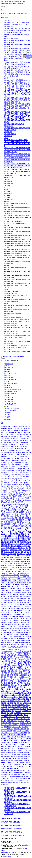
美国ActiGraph (22, 478)
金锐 (18, 522)
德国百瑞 (20, 760)
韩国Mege (12, 470)
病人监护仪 (14, 152)
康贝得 (19, 534)
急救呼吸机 (21, 28)
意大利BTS (7, 681)
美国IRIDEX (5, 550)
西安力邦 (11, 552)
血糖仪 (16, 337)
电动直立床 (20, 118)
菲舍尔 (28, 454)
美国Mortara (22, 673)
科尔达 (16, 598)
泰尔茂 (4, 703)
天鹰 (3, 542)
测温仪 (7, 162)
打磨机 (22, 74)
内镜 (5, 249)
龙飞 (25, 510)
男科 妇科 (7, 225)
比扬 (5, 563)
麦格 (27, 434)
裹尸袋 (21, 351)
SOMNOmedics (5, 504)
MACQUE (23, 454)
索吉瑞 (4, 675)
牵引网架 (21, 94)
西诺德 (17, 502)
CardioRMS (4, 480)
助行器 (15, 118)
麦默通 (25, 540)
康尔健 (24, 626)
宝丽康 (24, 518)
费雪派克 (8, 711)
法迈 (18, 687)
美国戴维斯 (18, 693)
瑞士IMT (18, 500)
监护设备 (6, 148)
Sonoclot (14, 579)
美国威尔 (21, 697)
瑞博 (28, 653)
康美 (19, 616)
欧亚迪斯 (9, 644)
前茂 (9, 653)
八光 (16, 530)
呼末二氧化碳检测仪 (24, 166)
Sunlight (4, 579)
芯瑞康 (19, 659)
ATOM (16, 715)
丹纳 (2, 557)
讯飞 (6, 642)
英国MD (10, 565)
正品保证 (3, 818)
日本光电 (13, 379)
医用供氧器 (7, 42)
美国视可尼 (5, 488)
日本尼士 (7, 671)
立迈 (13, 561)
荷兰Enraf (11, 772)
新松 (29, 671)
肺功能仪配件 (21, 164)
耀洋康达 (28, 589)
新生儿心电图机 (25, 142)
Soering (25, 440)
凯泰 (6, 626)
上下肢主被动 (24, 116)
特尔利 (25, 620)
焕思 (22, 595)
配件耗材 (15, 283)
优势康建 (28, 544)
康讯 (13, 436)
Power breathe (18, 634)
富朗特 (3, 546)
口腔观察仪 (27, 74)
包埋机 (23, 327)
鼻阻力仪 (26, 66)
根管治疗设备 (16, 74)
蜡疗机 (24, 108)
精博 (5, 444)
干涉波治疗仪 (12, 82)
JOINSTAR (18, 640)
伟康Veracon (4, 782)
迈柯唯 (12, 585)
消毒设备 (6, 309)
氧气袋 (12, 42)
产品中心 (6, 356)
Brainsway (11, 651)
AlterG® (15, 563)
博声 (22, 438)
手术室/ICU (7, 201)
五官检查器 (10, 68)
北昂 (17, 644)
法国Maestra (24, 713)
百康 (15, 456)
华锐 (20, 502)
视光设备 (6, 62)
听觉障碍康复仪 (23, 112)
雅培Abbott (28, 758)
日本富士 (7, 585)
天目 (17, 450)
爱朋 (6, 428)
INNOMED (19, 569)
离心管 (11, 293)
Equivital (13, 646)
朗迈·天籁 (22, 739)
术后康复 (6, 134)
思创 (25, 552)
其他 (14, 90)
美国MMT (25, 494)
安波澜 (10, 604)
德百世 (15, 512)
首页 (2, 356)
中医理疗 (6, 104)
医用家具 (6, 271)
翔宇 (23, 749)
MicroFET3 (24, 546)
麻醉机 (6, 36)
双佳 (16, 751)
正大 (19, 552)
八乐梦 (11, 749)
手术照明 (6, 223)
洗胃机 (6, 209)
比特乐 (23, 661)
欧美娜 (11, 458)
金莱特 (17, 610)
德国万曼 (20, 669)
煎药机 (6, 106)
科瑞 (23, 693)
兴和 (5, 719)
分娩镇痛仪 (20, 245)
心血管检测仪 (9, 156)
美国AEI (13, 500)
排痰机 (26, 13)
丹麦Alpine (11, 532)
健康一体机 (20, 172)
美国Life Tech (14, 482)
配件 (13, 259)
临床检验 (6, 315)
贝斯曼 (27, 721)
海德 (12, 622)
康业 (2, 644)
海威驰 (20, 756)
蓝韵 (11, 636)
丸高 (23, 741)
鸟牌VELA (16, 524)
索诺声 (12, 534)
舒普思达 (5, 436)
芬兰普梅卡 (21, 506)
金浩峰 (28, 747)
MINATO (13, 665)
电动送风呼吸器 (16, 40)
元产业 (21, 762)
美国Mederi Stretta (18, 581)
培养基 (15, 293)
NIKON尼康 (18, 780)
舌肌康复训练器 (24, 90)
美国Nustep (7, 733)
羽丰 (20, 426)
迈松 (28, 436)
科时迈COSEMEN (15, 753)
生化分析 (6, 335)
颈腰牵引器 (23, 106)
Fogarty (25, 482)
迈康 (9, 632)
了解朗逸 (8, 822)
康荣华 (10, 554)
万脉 (2, 634)
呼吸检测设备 (8, 164)
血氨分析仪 (16, 319)
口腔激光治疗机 (25, 72)
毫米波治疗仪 (9, 243)
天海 (12, 659)
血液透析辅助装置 (13, 203)
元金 (17, 762)
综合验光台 (19, 64)
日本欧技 (24, 711)
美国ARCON (7, 474)
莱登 (8, 713)
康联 (3, 614)
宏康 (16, 595)
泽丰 (15, 632)
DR (11, 255)
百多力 (27, 695)
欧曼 (28, 657)
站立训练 (14, 92)
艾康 (23, 591)
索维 (9, 369)
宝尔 (29, 606)
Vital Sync (12, 516)
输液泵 (27, 283)
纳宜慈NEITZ (11, 762)
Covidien (20, 480)
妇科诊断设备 (8, 235)
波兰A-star (11, 472)
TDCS (8, 646)
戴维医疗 (17, 774)
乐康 (20, 663)
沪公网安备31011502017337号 (9, 852)
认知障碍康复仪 (13, 114)
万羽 (3, 632)
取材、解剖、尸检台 (22, 325)
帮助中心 (3, 832)
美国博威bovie (13, 630)
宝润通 (27, 569)
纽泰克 (24, 598)
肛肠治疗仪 (20, 317)
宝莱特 (3, 663)
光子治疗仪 (12, 134)
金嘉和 (28, 636)
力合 (15, 522)
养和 (6, 604)
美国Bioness (15, 474)
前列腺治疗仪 (8, 233)
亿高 (30, 628)
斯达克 (28, 496)
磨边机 (28, 62)
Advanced (18, 452)
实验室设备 (7, 291)
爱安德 (3, 671)
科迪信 (29, 610)
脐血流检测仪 (18, 160)
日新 (24, 432)
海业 (6, 597)
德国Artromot (15, 723)
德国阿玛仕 (11, 707)
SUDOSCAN (21, 555)
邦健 (6, 498)
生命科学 (6, 299)
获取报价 (11, 790)
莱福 (6, 546)
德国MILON (22, 444)
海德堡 (23, 699)
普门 (13, 760)
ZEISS (2, 624)
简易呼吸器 (11, 24)
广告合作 (13, 828)
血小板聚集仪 (21, 335)
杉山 (19, 675)
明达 (27, 550)
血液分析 (6, 319)
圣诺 (19, 606)
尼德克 (14, 727)
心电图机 (21, 13)
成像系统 (13, 249)
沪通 (21, 764)
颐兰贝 (8, 464)
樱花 (16, 516)
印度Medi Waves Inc (22, 567)
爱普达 (21, 610)
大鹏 (18, 632)
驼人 (5, 434)
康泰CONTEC (10, 778)
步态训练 (9, 92)
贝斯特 (9, 624)
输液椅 (11, 271)
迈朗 (26, 640)
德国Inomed (19, 488)
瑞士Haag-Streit (20, 727)
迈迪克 (25, 671)
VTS (27, 647)
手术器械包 (12, 211)
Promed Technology (6, 567)
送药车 (27, 275)
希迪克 (11, 426)
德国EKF (14, 540)
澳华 (9, 412)
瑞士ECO (16, 673)
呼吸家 (3, 561)
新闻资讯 (16, 356)
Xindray (3, 573)
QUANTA (28, 555)
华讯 (2, 440)
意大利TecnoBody (17, 557)
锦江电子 (3, 544)
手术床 (10, 221)
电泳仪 (11, 301)
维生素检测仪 (14, 345)
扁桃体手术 (8, 213)
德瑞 (18, 440)
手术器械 (6, 211)
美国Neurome (11, 559)
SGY (16, 536)
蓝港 (15, 440)
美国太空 (13, 671)
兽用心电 (11, 144)
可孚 (9, 506)
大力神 (9, 655)
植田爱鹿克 (8, 536)
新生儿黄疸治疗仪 (9, 183)
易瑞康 (16, 642)
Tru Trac (25, 456)
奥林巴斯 (13, 403)
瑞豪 (29, 520)
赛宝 (7, 544)
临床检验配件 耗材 (9, 351)
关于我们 (21, 356)
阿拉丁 (5, 492)
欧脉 (7, 530)
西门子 (11, 367)
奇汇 (26, 600)
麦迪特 (6, 683)
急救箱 (6, 26)
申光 (9, 600)
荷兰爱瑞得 (27, 470)
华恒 (11, 640)
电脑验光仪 (14, 13)
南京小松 (5, 661)
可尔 (25, 610)
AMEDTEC (14, 571)
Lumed (20, 450)
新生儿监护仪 (27, 150)
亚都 (6, 561)
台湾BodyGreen (14, 466)
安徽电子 (8, 548)
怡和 (11, 438)
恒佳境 (10, 561)
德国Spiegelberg (13, 528)
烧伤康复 (6, 124)
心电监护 (23, 144)
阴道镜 (9, 249)
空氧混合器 (8, 32)
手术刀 (22, 211)
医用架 (26, 271)
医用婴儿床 (25, 279)
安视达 (3, 600)
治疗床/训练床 (8, 132)
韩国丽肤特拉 (24, 526)
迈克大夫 (17, 526)
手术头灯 (15, 223)
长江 (22, 630)
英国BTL (8, 747)
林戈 (23, 685)
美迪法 (11, 606)
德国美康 (28, 518)
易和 (19, 655)
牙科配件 (18, 72)
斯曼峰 (13, 751)
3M (8, 417)
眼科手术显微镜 (13, 58)
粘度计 (11, 295)
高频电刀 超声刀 (12, 209)
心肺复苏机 (19, 22)
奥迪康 (13, 735)
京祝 (12, 598)
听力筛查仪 (25, 70)
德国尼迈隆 (7, 741)
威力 (24, 705)
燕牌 (5, 669)
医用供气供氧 (8, 40)
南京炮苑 (3, 760)
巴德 (26, 663)
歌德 (9, 687)
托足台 (18, 221)
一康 (3, 665)
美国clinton (4, 689)
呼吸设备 (6, 28)
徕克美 (3, 428)
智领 (18, 612)
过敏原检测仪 (22, 345)
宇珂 (12, 618)
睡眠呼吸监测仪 (17, 168)
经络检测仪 (19, 108)
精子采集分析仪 (16, 227)
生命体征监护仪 (18, 150)
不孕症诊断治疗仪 (18, 243)
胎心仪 (6, 187)
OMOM (21, 492)
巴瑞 (26, 516)
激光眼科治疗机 (23, 58)
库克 (26, 514)
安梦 (15, 628)
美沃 (19, 701)
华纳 (8, 640)
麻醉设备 (6, 34)
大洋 (21, 540)
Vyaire (2, 616)
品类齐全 (13, 818)
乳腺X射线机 (9, 257)
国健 (6, 628)
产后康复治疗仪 (13, 98)
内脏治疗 (11, 116)
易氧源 (21, 510)
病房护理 (6, 265)
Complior (12, 450)
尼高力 (26, 675)
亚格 (18, 512)
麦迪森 (11, 542)
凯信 (8, 602)
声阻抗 (16, 70)
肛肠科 (6, 317)
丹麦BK (18, 538)
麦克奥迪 (25, 486)
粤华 (23, 502)
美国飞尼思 (8, 478)
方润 (16, 436)
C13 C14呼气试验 (21, 347)
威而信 (20, 636)
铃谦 (9, 385)
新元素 (3, 618)
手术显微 (6, 215)
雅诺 (14, 452)
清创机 (27, 217)
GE (8, 365)
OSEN (15, 709)
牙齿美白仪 (12, 72)
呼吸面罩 (14, 32)
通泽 (23, 640)
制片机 (27, 327)
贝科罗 (6, 506)
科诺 (25, 667)
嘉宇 (5, 640)
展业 (11, 709)
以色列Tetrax (23, 723)
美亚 (17, 663)
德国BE (3, 589)
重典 (22, 552)
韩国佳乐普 (23, 709)
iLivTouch (10, 593)
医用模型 (6, 44)
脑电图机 (11, 160)
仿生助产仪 (19, 241)
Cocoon (9, 484)
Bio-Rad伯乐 (26, 780)
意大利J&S (26, 557)
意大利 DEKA (8, 540)
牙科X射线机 (16, 257)
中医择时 (19, 496)
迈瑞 (9, 419)
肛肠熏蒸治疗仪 (12, 317)
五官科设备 (7, 46)
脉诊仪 (25, 104)
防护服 (17, 351)
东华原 (11, 754)
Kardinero (22, 573)
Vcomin (27, 573)
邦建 (27, 705)
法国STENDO (23, 733)
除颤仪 (9, 13)
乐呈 (22, 606)
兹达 (16, 685)
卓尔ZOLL (14, 373)
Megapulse (19, 460)
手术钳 (26, 211)
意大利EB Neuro (24, 651)
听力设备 (6, 70)
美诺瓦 (22, 587)
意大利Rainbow (25, 484)
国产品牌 (16, 776)
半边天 (18, 430)
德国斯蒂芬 (27, 760)
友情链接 (8, 828)
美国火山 (8, 587)
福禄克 (11, 663)
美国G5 (26, 697)
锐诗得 (13, 610)
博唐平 (18, 458)
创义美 (6, 731)
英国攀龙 (27, 661)
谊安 (9, 414)
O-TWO (12, 405)
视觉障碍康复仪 (13, 112)
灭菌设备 (6, 305)
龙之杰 (20, 749)
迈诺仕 (17, 597)
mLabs (11, 555)
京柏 (16, 546)
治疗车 (9, 277)
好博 (16, 760)
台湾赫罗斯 (11, 701)
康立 (7, 749)
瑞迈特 (19, 600)
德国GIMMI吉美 (9, 432)
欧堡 (13, 695)
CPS (23, 649)
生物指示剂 (12, 313)
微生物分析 (7, 345)
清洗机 (18, 249)
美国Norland (21, 516)
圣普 (15, 657)
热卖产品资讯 (5, 1)
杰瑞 (28, 490)
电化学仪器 (23, 295)
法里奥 (29, 709)
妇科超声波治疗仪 (17, 239)
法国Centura (19, 717)
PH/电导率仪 (16, 295)
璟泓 (9, 546)
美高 (20, 544)
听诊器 (14, 174)
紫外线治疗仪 (20, 124)
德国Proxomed (24, 565)
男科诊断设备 (8, 227)
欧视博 (27, 693)
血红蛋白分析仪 (24, 319)
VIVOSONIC (19, 498)
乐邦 (2, 620)
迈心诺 (18, 671)
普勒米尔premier (26, 500)
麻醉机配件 (20, 34)
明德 (3, 626)
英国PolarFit (10, 737)
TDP (2, 492)
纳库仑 (6, 616)
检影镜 (14, 54)
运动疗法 (8, 130)
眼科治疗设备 (8, 56)
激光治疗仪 (24, 86)
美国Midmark (26, 687)
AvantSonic (11, 577)
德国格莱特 (7, 673)
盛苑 (22, 747)
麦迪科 (4, 721)
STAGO (20, 614)
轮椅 (29, 116)
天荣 (15, 550)
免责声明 (8, 825)
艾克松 (29, 638)
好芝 (12, 632)
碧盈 (2, 606)
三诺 (2, 636)
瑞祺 (28, 602)
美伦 (16, 591)
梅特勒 (21, 735)
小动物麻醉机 (13, 34)
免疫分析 (6, 331)
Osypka (6, 593)
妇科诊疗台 (16, 237)
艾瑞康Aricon (24, 774)
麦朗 (8, 434)
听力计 (20, 70)
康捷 (14, 663)
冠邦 (11, 595)
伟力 (13, 640)
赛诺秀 (24, 634)
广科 (3, 604)
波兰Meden (27, 468)
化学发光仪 (25, 331)
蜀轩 (11, 620)
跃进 (24, 636)
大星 (2, 673)
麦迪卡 (26, 542)
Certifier (17, 454)
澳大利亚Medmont (7, 691)
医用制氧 (6, 38)
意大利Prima (8, 725)
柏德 (6, 600)
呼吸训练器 (21, 30)
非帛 (8, 606)
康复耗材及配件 (8, 126)
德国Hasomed (25, 677)
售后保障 (8, 818)
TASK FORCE (22, 583)
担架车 (11, 275)
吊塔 (21, 221)
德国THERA (17, 713)
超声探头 (25, 261)
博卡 (14, 569)
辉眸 (28, 616)
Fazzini (22, 575)
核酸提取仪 (12, 347)
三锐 (5, 486)
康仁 (25, 438)
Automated (9, 563)
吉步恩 (29, 598)
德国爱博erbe (9, 524)
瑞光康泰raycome (10, 780)
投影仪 (6, 64)
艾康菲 (23, 665)
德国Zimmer (23, 745)
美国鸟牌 (26, 753)
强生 (9, 381)
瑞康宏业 (20, 571)
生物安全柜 (12, 309)
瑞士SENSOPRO (10, 446)
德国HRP (19, 494)
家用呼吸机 (15, 30)
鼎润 (27, 618)
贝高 (25, 616)
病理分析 (6, 325)
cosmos (11, 649)
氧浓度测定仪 (14, 166)
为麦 (9, 612)
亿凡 (9, 638)
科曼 (24, 762)
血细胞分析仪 (14, 323)
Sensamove (20, 563)
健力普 (11, 430)
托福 (15, 458)
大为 (5, 602)
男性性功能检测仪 (12, 229)
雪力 (9, 476)
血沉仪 (28, 321)
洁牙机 (10, 74)
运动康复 (6, 128)
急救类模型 (19, 44)
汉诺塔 (3, 520)
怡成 (5, 636)
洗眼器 (14, 56)
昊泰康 (17, 510)
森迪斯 (28, 512)
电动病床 (10, 281)
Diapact (7, 555)
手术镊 (18, 211)
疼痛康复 (6, 80)
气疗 (19, 128)
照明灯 (11, 223)
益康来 (24, 729)
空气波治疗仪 (13, 80)
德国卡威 (3, 749)
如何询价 (13, 832)
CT (13, 255)
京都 (21, 472)
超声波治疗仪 (21, 88)
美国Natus (14, 624)
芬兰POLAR (13, 681)
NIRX (15, 649)
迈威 (2, 563)
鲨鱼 (13, 620)
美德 (24, 614)
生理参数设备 (8, 154)
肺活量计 (27, 164)
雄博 (10, 758)
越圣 (9, 490)
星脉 (22, 638)
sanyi (10, 530)
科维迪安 (20, 705)
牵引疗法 (26, 128)
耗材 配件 (10, 26)
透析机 (11, 205)
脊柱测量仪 (15, 170)
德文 (3, 438)
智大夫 (20, 593)
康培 (13, 597)
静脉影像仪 (21, 283)
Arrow (12, 486)
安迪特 (24, 536)
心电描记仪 (12, 142)
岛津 (8, 677)
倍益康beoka (23, 778)
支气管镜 (9, 253)
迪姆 (27, 673)
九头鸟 (22, 602)
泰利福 (18, 754)
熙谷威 (21, 448)
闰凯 (6, 554)
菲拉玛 (17, 683)
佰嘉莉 (19, 653)
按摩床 (18, 90)
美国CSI (20, 486)
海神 (6, 632)
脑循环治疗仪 (16, 154)
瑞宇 (12, 657)
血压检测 (6, 140)
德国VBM (15, 699)
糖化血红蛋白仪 (9, 337)
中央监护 (25, 148)
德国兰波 (16, 743)
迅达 (19, 436)
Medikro (9, 579)
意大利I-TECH (15, 741)
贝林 (24, 612)
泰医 (18, 540)
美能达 (10, 731)
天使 (21, 589)
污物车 (12, 277)
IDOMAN (14, 478)
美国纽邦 (22, 512)
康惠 (23, 624)
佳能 (16, 756)
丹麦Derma (24, 490)
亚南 (6, 653)
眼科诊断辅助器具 (9, 50)
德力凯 (11, 675)
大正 (15, 542)
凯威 (9, 626)
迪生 (3, 628)
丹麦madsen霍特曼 (16, 548)
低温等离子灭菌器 (14, 305)
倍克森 (10, 683)
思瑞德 (17, 428)
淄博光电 (22, 632)
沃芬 (25, 638)
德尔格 (11, 401)
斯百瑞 (23, 600)
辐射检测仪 (16, 301)
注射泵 (27, 285)
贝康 (10, 616)
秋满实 (16, 606)
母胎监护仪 (7, 152)
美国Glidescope (21, 554)
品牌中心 (11, 356)
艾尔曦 (16, 593)
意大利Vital (9, 745)
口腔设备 (6, 72)
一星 (12, 687)
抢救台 (6, 189)
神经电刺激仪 (13, 158)
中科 (21, 618)
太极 (22, 616)
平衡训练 (15, 94)
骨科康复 (6, 120)
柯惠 (5, 667)
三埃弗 (16, 667)
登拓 (16, 561)
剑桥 (15, 514)
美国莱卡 (14, 721)
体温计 (11, 150)
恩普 (9, 482)
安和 (24, 642)
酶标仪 (18, 333)
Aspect (25, 480)
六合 (9, 498)
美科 (26, 665)
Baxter (10, 518)
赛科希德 (20, 715)
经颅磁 (11, 90)
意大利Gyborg (5, 470)
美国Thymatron (8, 697)
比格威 (7, 542)
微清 (12, 715)
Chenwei (16, 577)
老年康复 (6, 116)
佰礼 (2, 540)
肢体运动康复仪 (21, 92)
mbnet (6, 452)
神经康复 (6, 90)
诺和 (28, 552)
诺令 (16, 432)
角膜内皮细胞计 (9, 52)
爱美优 (26, 772)
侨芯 (3, 595)
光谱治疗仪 (12, 241)
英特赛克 (16, 426)
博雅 (9, 522)
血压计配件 (10, 178)
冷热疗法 (13, 130)
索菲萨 (18, 665)
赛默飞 (4, 766)
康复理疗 (6, 78)
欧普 (29, 542)
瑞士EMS (9, 721)
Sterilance (7, 520)
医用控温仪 (12, 124)
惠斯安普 (8, 665)
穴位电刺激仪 (12, 106)
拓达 (8, 636)
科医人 (11, 488)
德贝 (6, 490)
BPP (10, 504)
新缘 (15, 687)
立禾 (12, 612)
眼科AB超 (9, 54)
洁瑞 (14, 488)
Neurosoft (14, 567)
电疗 (22, 128)
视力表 (14, 64)
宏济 (19, 438)
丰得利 (17, 589)
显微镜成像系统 (20, 299)
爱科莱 (27, 743)
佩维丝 (19, 476)
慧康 (6, 657)
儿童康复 (6, 112)
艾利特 (13, 655)
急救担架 (21, 24)
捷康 (28, 659)
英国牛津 (24, 534)
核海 (2, 522)
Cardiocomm (10, 575)
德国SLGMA (4, 532)
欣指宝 (6, 538)
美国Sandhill (16, 565)
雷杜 (16, 655)
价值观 (13, 822)
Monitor (25, 571)
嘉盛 (2, 640)
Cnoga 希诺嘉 (4, 468)
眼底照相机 (19, 54)
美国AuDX (8, 500)
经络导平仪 (12, 104)
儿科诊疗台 (7, 185)
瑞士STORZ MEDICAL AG (21, 719)
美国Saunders (4, 472)
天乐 (13, 711)
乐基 (22, 604)
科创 (18, 434)
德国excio (16, 448)
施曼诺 (28, 612)
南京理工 (25, 764)
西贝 (6, 624)
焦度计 (10, 64)
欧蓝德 (23, 758)
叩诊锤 (10, 174)
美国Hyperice (16, 745)
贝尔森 (22, 622)
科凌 (8, 703)
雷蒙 (23, 695)
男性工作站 (15, 231)
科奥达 (20, 598)
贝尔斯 (14, 644)
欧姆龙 (11, 364)
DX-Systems (4, 577)
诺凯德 (20, 681)
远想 (8, 667)
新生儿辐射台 (8, 181)
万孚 (24, 747)
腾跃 (9, 657)
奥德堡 (27, 699)
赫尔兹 (28, 634)
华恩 (2, 593)
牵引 (17, 120)
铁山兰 (8, 496)
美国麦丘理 (13, 496)
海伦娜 (11, 743)
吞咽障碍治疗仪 (21, 80)
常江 (24, 618)
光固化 (6, 74)
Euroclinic (9, 557)
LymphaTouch (16, 442)
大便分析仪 (15, 341)
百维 (15, 622)
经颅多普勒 (25, 156)
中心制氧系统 (17, 38)
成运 (26, 624)
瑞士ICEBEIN (15, 733)
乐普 (21, 620)
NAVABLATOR (5, 462)
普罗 (19, 595)
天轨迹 (23, 514)
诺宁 (8, 620)
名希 (15, 659)
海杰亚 (11, 434)
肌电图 (19, 158)
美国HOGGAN (6, 679)
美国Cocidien (22, 528)
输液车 (23, 275)
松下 (13, 530)
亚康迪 (20, 536)
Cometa (9, 647)
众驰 (19, 747)
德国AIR (17, 472)
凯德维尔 (27, 587)
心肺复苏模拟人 (21, 267)
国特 (24, 691)
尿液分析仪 (11, 343)
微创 (7, 426)
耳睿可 (13, 498)
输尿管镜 (26, 251)
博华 (5, 620)
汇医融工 (6, 754)
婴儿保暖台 (7, 195)
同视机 (22, 48)
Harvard (3, 518)
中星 (15, 653)
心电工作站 (17, 144)
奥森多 (20, 624)
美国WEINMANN (7, 512)
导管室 (6, 138)
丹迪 (16, 532)
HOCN (24, 593)
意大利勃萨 (15, 616)
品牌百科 (11, 1)
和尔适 (9, 610)
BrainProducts (4, 651)
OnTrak (9, 591)
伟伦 (9, 375)
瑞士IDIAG (10, 448)
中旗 (9, 751)
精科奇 (10, 428)
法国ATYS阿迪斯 (26, 538)
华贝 (25, 602)
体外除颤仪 (12, 22)
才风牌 (8, 608)
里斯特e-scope (17, 389)
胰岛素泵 (18, 285)
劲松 (3, 524)
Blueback (26, 575)
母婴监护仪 (21, 235)
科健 (10, 739)
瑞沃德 (26, 628)
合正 (14, 589)
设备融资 (19, 828)
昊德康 (28, 642)
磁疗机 (7, 122)
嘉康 (10, 454)
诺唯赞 (23, 458)
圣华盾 (10, 589)
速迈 (23, 644)
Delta (8, 444)
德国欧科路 (7, 715)
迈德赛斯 (7, 685)
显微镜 (7, 301)
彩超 (12, 263)
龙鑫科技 (25, 428)
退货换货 (13, 825)
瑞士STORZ (11, 693)
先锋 (13, 636)
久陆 (9, 618)
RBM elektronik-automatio (18, 647)
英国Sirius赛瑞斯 (5, 502)
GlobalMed (4, 575)
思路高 (25, 703)
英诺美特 (24, 681)
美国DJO (5, 772)
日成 (13, 454)
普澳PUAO (22, 776)
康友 (14, 608)
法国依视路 (8, 705)
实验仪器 (6, 289)
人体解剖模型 (26, 44)
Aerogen (3, 555)
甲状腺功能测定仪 (18, 66)
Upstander (7, 571)
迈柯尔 (9, 486)
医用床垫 (6, 269)
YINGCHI (17, 651)
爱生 (18, 628)
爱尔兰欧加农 (27, 488)
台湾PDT (24, 532)
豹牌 (28, 703)
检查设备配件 (13, 176)
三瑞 (2, 667)
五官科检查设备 (8, 66)
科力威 (6, 598)
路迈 (16, 614)
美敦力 (11, 387)
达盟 (5, 644)
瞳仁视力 (3, 711)
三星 (12, 764)
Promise (28, 450)
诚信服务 (19, 818)
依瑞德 (6, 638)
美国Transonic (22, 751)
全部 (2, 423)
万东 (22, 436)
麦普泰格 (27, 559)
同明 (3, 642)
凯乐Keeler (14, 391)
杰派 (20, 644)
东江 (29, 426)
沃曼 (12, 628)
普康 (13, 595)
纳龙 (28, 608)
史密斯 (9, 764)
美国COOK (26, 669)
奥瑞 (5, 606)
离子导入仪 (19, 104)
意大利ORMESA (20, 559)
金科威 (18, 661)
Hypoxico (3, 649)
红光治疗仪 (7, 102)
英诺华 (12, 464)
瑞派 (25, 608)
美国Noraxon (6, 534)
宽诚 (13, 438)
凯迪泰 (22, 542)
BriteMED (16, 575)
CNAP (16, 583)
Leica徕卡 (13, 410)
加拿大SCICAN (24, 522)
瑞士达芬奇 (21, 721)
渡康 (20, 741)
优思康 (19, 591)
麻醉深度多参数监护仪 (15, 148)
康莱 (9, 622)
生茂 (23, 426)
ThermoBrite (5, 458)
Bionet (2, 452)
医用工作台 (20, 271)
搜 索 (2, 10)
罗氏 (16, 758)
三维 (6, 612)
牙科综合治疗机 (14, 76)
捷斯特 (12, 550)
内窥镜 (22, 251)
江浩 (12, 642)
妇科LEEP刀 (25, 239)
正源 (15, 494)
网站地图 (3, 856)
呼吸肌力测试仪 (8, 168)
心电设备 (6, 142)
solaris (23, 548)
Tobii (29, 644)
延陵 (3, 657)
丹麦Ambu (15, 697)
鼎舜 (12, 600)
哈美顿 (23, 754)
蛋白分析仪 (19, 331)
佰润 (25, 630)
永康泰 (22, 470)
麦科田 (21, 642)
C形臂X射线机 (24, 257)
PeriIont (16, 506)
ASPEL (3, 571)
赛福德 (26, 595)
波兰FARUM (8, 569)
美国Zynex (21, 468)
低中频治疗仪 (13, 88)
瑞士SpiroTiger (15, 679)
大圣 (24, 496)
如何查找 (19, 832)
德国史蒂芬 (5, 739)
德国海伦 (10, 508)
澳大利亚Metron (18, 772)
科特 (15, 534)
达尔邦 (26, 707)
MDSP (5, 526)
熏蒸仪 (18, 106)
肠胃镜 (23, 253)
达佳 (3, 653)
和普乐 (7, 438)
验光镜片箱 (23, 62)
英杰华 (7, 630)
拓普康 (11, 377)
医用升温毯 (23, 84)
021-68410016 (4, 17)
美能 (9, 371)
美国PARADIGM (18, 691)
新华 (15, 618)
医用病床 (6, 279)
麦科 (26, 749)
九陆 (24, 589)
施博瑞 (14, 661)
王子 (20, 729)
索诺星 (10, 492)
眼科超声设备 (16, 48)
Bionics (10, 573)
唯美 (18, 587)
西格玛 (16, 675)
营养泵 (23, 285)
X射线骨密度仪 (18, 255)
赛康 (22, 675)
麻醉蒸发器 (27, 34)
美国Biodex (24, 725)
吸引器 (7, 219)
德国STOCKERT (19, 585)
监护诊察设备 (8, 136)
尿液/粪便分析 (8, 341)
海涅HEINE (4, 762)
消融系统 (27, 207)
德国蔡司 (13, 717)
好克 (18, 703)
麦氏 (24, 498)
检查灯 (6, 174)
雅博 (12, 522)
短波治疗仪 (10, 86)
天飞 (12, 653)
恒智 (5, 677)
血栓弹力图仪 (13, 335)
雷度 (13, 747)
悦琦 (13, 526)
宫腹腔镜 (18, 253)
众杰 (16, 438)
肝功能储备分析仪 (17, 261)
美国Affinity (23, 689)
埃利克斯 (6, 552)
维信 (5, 634)
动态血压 (25, 140)
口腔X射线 (7, 76)
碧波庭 (12, 494)
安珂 (23, 663)
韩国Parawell (13, 462)
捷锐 (25, 504)
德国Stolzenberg (11, 460)
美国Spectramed (13, 468)
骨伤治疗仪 (12, 120)
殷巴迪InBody (13, 669)
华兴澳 (3, 630)
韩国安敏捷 (14, 490)
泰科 (28, 667)
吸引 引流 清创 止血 (9, 217)
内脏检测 (17, 116)
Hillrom (19, 657)
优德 (22, 432)
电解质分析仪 (22, 337)
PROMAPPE (25, 460)
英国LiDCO (27, 579)
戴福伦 (4, 610)
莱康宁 (7, 663)
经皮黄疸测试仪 (8, 199)
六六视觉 (28, 776)
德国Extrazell (8, 442)
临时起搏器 (25, 22)
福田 (9, 395)
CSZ (27, 452)
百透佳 (17, 492)
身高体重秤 (27, 172)
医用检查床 (19, 279)
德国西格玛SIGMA (22, 520)
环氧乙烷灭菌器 (24, 305)
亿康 (6, 518)
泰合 (13, 614)
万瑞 (15, 434)
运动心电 (6, 144)
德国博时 (20, 667)
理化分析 (6, 295)
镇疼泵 (11, 283)
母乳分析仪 (15, 235)
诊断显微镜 (12, 215)
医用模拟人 (7, 267)
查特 (29, 665)
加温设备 (22, 207)
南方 (26, 458)
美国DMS (23, 737)
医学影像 (6, 247)
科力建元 (23, 701)
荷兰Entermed (20, 504)
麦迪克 (3, 685)
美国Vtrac (10, 581)
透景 (28, 440)
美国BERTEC (7, 727)
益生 (28, 504)
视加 (25, 683)
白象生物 (3, 608)
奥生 (15, 703)
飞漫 (15, 638)
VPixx (2, 646)
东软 (7, 430)
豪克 (9, 628)
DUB (26, 442)
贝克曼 (7, 758)
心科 (13, 758)
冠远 (25, 653)
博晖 (25, 657)
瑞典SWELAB (19, 464)
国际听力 (13, 393)
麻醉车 (19, 275)
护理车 (15, 275)
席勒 (18, 764)
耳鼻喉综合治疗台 (18, 68)
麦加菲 (21, 524)
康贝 (19, 699)
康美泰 (24, 577)
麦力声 (22, 628)
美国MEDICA (10, 583)
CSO (22, 608)
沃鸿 (27, 593)
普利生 (9, 735)
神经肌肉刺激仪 (13, 128)
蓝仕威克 (28, 751)
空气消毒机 (10, 311)
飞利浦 (11, 397)
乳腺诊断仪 (10, 237)
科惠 (9, 774)
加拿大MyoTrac (23, 466)
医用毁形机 (17, 291)
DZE (13, 536)
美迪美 (29, 683)
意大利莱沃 (18, 695)
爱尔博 (27, 585)
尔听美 (11, 399)
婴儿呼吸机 (8, 30)
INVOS (16, 555)
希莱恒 (19, 638)
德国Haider (4, 460)
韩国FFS (17, 470)
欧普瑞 (3, 659)
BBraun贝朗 (15, 408)
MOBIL (9, 526)
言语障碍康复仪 (23, 114)
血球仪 (11, 319)
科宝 (25, 581)
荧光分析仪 (12, 333)
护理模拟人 (14, 267)
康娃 (22, 753)
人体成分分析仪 (23, 170)
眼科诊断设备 (8, 48)
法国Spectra (10, 719)
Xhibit (2, 591)
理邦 (8, 669)
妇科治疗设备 (8, 239)
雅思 (19, 758)
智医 (19, 546)
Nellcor (26, 524)
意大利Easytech (24, 679)
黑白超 (9, 263)
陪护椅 (15, 271)
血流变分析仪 (22, 321)
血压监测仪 (19, 140)
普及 (3, 516)
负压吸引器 (27, 24)
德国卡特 (6, 454)
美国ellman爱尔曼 (12, 480)
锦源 (26, 426)
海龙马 (27, 476)
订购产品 (8, 832)
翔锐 (28, 630)
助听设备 (11, 70)
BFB (17, 646)
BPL (23, 569)
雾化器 (19, 32)
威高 (26, 754)
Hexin (20, 577)
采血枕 (25, 351)
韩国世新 (23, 561)
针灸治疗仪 (12, 108)
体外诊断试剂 (8, 349)
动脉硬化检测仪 (17, 156)
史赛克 (11, 703)
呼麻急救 (6, 20)
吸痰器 (16, 24)
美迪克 (11, 667)
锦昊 (3, 554)
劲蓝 (19, 561)
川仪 (6, 618)
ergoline (19, 649)
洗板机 (15, 327)
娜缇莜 (3, 612)
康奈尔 (23, 476)
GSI (8, 406)
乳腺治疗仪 (27, 245)
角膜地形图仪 (18, 52)
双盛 (12, 506)
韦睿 (2, 655)
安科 (12, 673)
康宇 (13, 591)
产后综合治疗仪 (16, 100)
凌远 (26, 644)
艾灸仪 (29, 104)
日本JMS (9, 699)
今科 (27, 548)
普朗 (7, 743)
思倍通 (10, 597)
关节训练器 (21, 120)
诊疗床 (14, 279)
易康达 (10, 614)
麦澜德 (13, 756)
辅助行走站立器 (8, 118)
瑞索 (5, 557)
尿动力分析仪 (23, 341)
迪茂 (18, 542)
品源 (13, 428)
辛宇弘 (26, 606)
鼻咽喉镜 (11, 251)
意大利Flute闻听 (10, 510)
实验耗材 (6, 293)
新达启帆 (28, 554)
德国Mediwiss (4, 456)
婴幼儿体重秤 (8, 193)
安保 (30, 679)
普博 (28, 745)
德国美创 (3, 747)
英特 (3, 597)
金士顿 (14, 518)
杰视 (21, 687)
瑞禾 (26, 655)
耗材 (11, 259)
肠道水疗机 (10, 84)
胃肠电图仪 (16, 207)
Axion (24, 450)
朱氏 (6, 589)
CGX (7, 649)
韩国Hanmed (15, 739)
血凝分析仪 (7, 323)
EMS (30, 632)
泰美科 (6, 522)
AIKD (16, 486)
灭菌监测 (6, 313)
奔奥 (10, 760)
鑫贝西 (19, 604)
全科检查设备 (8, 170)
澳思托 (12, 677)
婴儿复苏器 (7, 191)
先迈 (21, 440)
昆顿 (2, 486)
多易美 (29, 604)
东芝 (6, 693)
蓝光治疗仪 (7, 197)
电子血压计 (12, 140)
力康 (7, 760)
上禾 (20, 428)
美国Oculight (10, 689)
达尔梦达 (23, 659)
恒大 (21, 612)
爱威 (3, 442)
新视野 (11, 713)
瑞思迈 (6, 751)
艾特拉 (20, 685)
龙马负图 (5, 774)
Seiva (6, 573)
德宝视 (4, 713)
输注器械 (6, 283)
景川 (6, 622)
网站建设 (8, 856)
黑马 (21, 703)
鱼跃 (9, 416)
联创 (12, 440)
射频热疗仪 (16, 84)
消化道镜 (17, 251)
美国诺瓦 (25, 464)
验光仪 (24, 64)
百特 (13, 683)
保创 (3, 622)
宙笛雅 (27, 685)
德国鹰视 (17, 707)
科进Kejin (3, 778)
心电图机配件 (21, 176)
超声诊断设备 (8, 261)
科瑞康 (13, 774)
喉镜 (8, 251)
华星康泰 (3, 430)
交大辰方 (17, 778)
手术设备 (6, 207)
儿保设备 (6, 180)
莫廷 (2, 719)
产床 (10, 279)
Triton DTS (20, 456)
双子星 (20, 532)
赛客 (8, 675)
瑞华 (29, 428)
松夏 (6, 614)
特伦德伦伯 (8, 723)
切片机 (9, 329)
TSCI (5, 484)
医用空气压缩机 (25, 40)
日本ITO (18, 484)
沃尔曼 (14, 504)
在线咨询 (6, 790)
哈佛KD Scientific (14, 602)
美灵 (16, 747)
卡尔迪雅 (19, 550)
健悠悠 (12, 502)
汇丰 (18, 622)
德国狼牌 (14, 705)
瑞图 (15, 612)
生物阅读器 (19, 313)
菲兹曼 (4, 735)
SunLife (14, 604)
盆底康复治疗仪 (15, 102)
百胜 (13, 492)
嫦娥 (28, 597)
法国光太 (17, 689)
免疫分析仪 (12, 331)
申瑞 (9, 659)
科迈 (2, 506)
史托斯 (7, 516)
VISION (13, 484)
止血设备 (18, 217)
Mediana (10, 452)
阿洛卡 (22, 707)
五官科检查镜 (13, 172)
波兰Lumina (8, 695)
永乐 (6, 565)
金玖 (18, 618)
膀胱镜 (14, 253)
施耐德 (19, 737)
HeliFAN (11, 456)
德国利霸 (21, 743)
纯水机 (18, 309)
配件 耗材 (7, 259)
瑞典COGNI (17, 677)
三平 (25, 436)
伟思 (3, 756)
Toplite (5, 482)
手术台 (6, 221)
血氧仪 (11, 162)
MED (9, 642)
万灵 (27, 632)
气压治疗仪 (8, 100)
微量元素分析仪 (13, 321)
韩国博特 (16, 729)
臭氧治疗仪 (21, 98)
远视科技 (3, 426)
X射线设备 (7, 255)
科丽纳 (12, 685)
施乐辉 (10, 436)
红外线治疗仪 (17, 86)
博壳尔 (21, 683)
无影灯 (20, 223)
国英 (27, 614)
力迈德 (18, 608)
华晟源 (25, 597)
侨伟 (27, 626)
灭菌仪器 (6, 303)
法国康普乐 (13, 520)
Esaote (12, 444)
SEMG (18, 514)
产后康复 (6, 98)
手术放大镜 (19, 215)
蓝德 (5, 591)
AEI (5, 646)
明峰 (9, 440)
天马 (15, 600)
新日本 (8, 717)
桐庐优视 (8, 756)
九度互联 (15, 856)
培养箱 (12, 291)
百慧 (14, 430)
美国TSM (5, 687)
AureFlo (15, 749)
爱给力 (25, 472)
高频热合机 (12, 325)
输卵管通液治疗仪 (12, 245)
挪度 (19, 630)
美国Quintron (20, 579)
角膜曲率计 (27, 48)
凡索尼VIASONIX (16, 626)
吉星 (19, 432)
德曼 (22, 430)
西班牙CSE (16, 573)
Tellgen (28, 561)
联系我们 (22, 1)
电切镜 (24, 249)
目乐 (16, 701)
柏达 (28, 438)
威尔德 (23, 655)
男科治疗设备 (8, 231)
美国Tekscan (22, 474)
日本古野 (18, 518)
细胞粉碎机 (12, 299)
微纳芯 (6, 440)
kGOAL (23, 442)
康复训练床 (10, 94)
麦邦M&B (14, 383)
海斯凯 (14, 554)
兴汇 (5, 655)
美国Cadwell (20, 508)
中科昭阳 (27, 591)
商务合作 (3, 828)
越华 (24, 434)
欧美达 (17, 735)
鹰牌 (19, 490)
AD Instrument (12, 538)
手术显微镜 (25, 215)
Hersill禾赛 (14, 476)
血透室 (6, 203)
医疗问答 (17, 1)
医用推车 (6, 275)
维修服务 (19, 825)
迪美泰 (23, 452)
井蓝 (21, 597)
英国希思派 (18, 711)
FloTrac (20, 482)
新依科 (7, 595)
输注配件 (13, 285)
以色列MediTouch (14, 544)
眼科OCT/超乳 (18, 50)
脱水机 (7, 327)
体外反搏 (23, 158)
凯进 (22, 657)
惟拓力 (13, 546)
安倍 (28, 620)
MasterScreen (21, 530)
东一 (21, 671)
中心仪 (11, 62)
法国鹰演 (6, 528)
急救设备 (6, 22)
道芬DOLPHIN (9, 776)
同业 (6, 659)
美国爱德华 (4, 581)
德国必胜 (27, 622)
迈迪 (16, 636)
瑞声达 (15, 508)
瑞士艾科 (14, 587)
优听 (12, 638)
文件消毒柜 (23, 309)
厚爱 (23, 544)
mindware (21, 646)
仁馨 (30, 618)
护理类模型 (12, 44)
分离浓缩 (6, 297)
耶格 (14, 754)
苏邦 (3, 498)
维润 (25, 604)
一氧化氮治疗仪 (13, 28)
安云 (9, 598)
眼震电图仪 (16, 62)
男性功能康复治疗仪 (24, 231)
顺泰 (18, 709)
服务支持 (3, 825)
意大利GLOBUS (5, 753)
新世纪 (3, 490)
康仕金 (10, 661)
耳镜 (21, 249)
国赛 (29, 458)
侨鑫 (15, 737)
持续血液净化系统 (23, 203)
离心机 (11, 297)
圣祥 (21, 434)
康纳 (12, 608)
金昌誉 (17, 620)
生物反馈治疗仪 (20, 82)
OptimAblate (20, 462)
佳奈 (2, 681)
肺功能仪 (14, 164)
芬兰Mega (27, 530)
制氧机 (11, 38)
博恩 (22, 653)
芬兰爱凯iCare (9, 729)
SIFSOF (16, 444)
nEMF (24, 550)
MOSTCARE (10, 634)
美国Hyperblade (17, 731)
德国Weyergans (19, 446)
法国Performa (26, 717)
